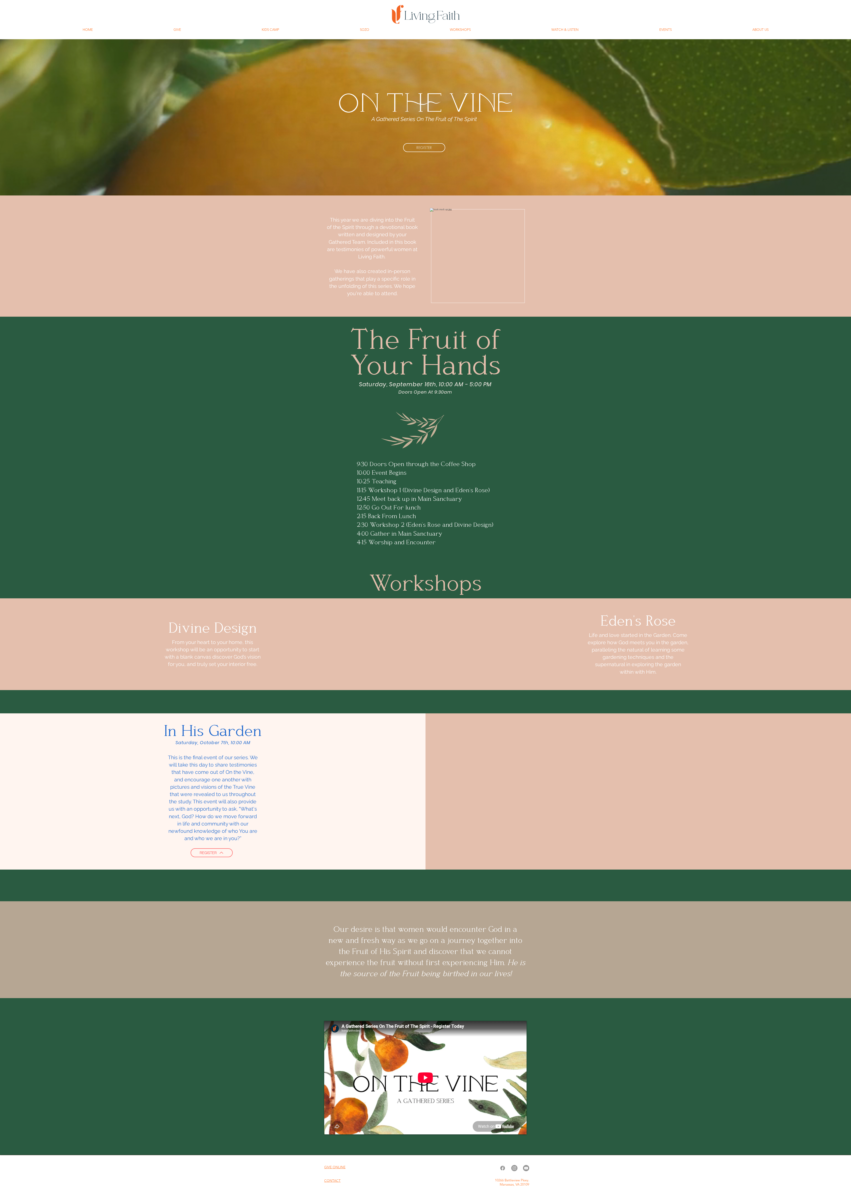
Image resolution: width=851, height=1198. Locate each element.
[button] (565, 29)
